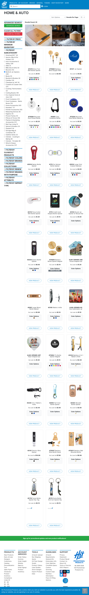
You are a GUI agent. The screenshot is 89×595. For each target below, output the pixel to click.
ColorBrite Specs (51, 565)
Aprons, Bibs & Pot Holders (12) (12, 58)
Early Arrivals (8, 557)
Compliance (8, 578)
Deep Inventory (57, 3)
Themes (47, 3)
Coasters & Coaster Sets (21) (14, 85)
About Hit (63, 563)
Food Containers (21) (13, 99)
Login (44, 6)
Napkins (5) (9, 114)
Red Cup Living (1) (12, 124)
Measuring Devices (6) (13, 112)
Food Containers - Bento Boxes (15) (14, 102)
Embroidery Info (51, 561)
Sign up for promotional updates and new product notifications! (44, 538)
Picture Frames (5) (12, 116)
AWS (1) (8, 66)
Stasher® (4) (10, 128)
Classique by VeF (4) (12, 82)
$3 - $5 (6, 584)
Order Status (22, 557)
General (40, 3)
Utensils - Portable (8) (13, 141)
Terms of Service (65, 565)
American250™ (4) (12, 55)
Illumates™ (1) (10, 107)
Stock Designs (36, 569)
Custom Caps (50, 572)
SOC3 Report (64, 567)
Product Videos (37, 565)
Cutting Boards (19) (12, 93)
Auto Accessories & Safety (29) (12, 62)
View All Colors (55, 270)
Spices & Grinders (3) (13, 126)
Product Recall (64, 559)
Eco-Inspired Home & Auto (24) (13, 96)
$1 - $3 (6, 582)
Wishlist (20, 563)
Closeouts (7, 572)
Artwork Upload (37, 555)
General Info (50, 559)
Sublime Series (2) (12, 135)
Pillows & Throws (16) (13, 118)
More (67, 3)
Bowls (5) (9, 76)
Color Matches (50, 563)
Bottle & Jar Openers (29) (12, 73)
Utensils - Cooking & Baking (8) (12, 138)
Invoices (20, 559)
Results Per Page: (72, 17)
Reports (20, 565)
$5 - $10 (7, 586)
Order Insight (22, 561)
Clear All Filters (13, 34)
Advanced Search (13, 26)
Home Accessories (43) (13, 105)
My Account (23, 3)
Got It (84, 591)
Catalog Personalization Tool (9, 565)
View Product (34, 90)
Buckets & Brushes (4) (13, 78)
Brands (32, 3)
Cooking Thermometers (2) (13, 90)
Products (13, 3)
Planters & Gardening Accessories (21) (13, 121)
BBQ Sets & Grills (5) (12, 68)
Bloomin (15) (10, 70)
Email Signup (22, 567)
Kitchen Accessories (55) (14, 109)
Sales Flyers (8, 569)
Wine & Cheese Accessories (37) (11, 144)
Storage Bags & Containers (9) (11, 131)
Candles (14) (10, 80)
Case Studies (36, 567)
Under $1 (7, 580)
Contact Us (63, 561)
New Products (8, 555)
